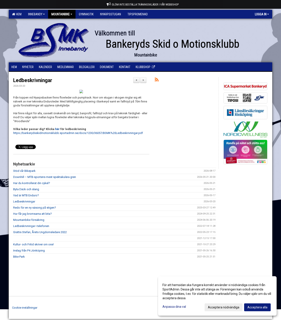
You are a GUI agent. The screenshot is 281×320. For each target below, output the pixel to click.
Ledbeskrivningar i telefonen (31, 226)
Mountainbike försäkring (28, 220)
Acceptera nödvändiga (223, 307)
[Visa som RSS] (157, 80)
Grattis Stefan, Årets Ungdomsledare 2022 (40, 232)
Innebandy (35, 14)
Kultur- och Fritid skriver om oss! (33, 244)
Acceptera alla (257, 307)
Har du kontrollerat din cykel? (31, 183)
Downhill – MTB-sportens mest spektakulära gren (44, 177)
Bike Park (19, 256)
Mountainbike (60, 14)
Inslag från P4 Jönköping (29, 250)
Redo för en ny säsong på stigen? (34, 207)
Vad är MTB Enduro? (26, 195)
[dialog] (217, 296)
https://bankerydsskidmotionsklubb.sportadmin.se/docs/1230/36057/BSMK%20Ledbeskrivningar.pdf (78, 133)
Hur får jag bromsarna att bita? (32, 213)
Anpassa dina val (174, 306)
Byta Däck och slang (26, 189)
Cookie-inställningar (24, 307)
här (57, 129)
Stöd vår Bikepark (24, 170)
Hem (18, 14)
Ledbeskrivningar (32, 80)
